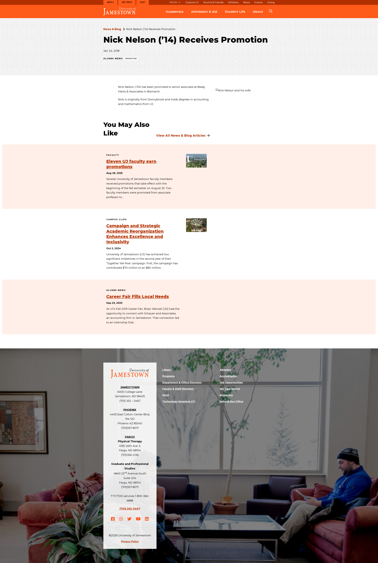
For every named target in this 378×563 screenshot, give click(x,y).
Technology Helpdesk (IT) (178, 401)
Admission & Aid (204, 11)
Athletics (233, 2)
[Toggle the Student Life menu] (235, 14)
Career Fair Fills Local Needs (137, 296)
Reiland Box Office (231, 401)
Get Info (127, 2)
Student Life (235, 11)
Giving (271, 2)
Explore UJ (192, 2)
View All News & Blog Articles (181, 135)
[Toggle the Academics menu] (174, 14)
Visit (142, 2)
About (258, 11)
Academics (174, 11)
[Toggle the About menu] (258, 14)
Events (258, 2)
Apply (110, 2)
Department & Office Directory (182, 382)
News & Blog (112, 29)
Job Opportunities (231, 382)
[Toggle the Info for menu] (175, 4)
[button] (271, 11)
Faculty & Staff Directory (178, 388)
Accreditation (228, 376)
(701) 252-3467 (130, 508)
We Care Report (230, 388)
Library (166, 369)
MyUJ (165, 395)
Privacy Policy (130, 541)
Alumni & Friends (213, 2)
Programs (168, 376)
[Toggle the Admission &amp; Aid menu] (204, 14)
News (246, 2)
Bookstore (226, 395)
